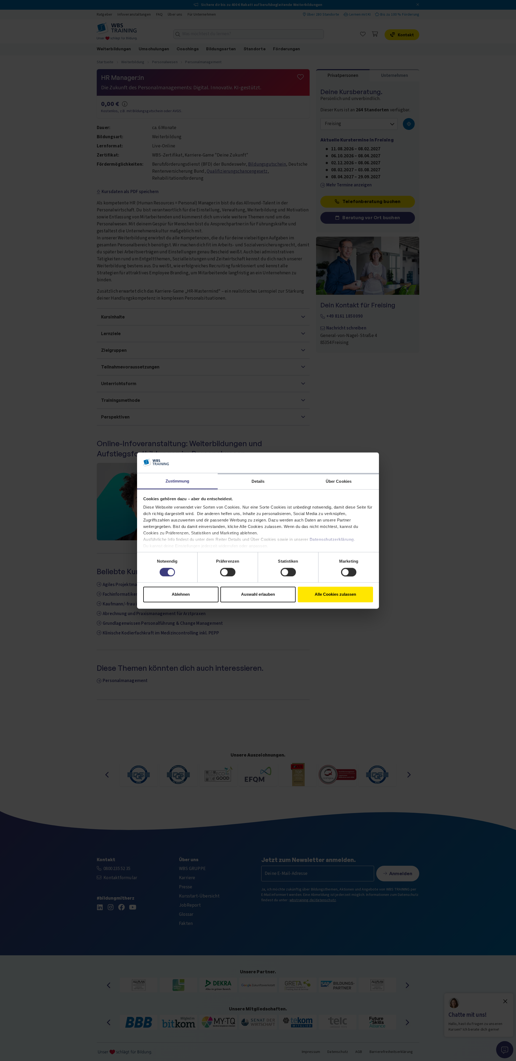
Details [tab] (258, 481)
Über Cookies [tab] (339, 481)
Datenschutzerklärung (332, 539)
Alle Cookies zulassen (335, 594)
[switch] (227, 572)
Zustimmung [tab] (177, 481)
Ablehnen (181, 594)
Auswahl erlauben (258, 594)
